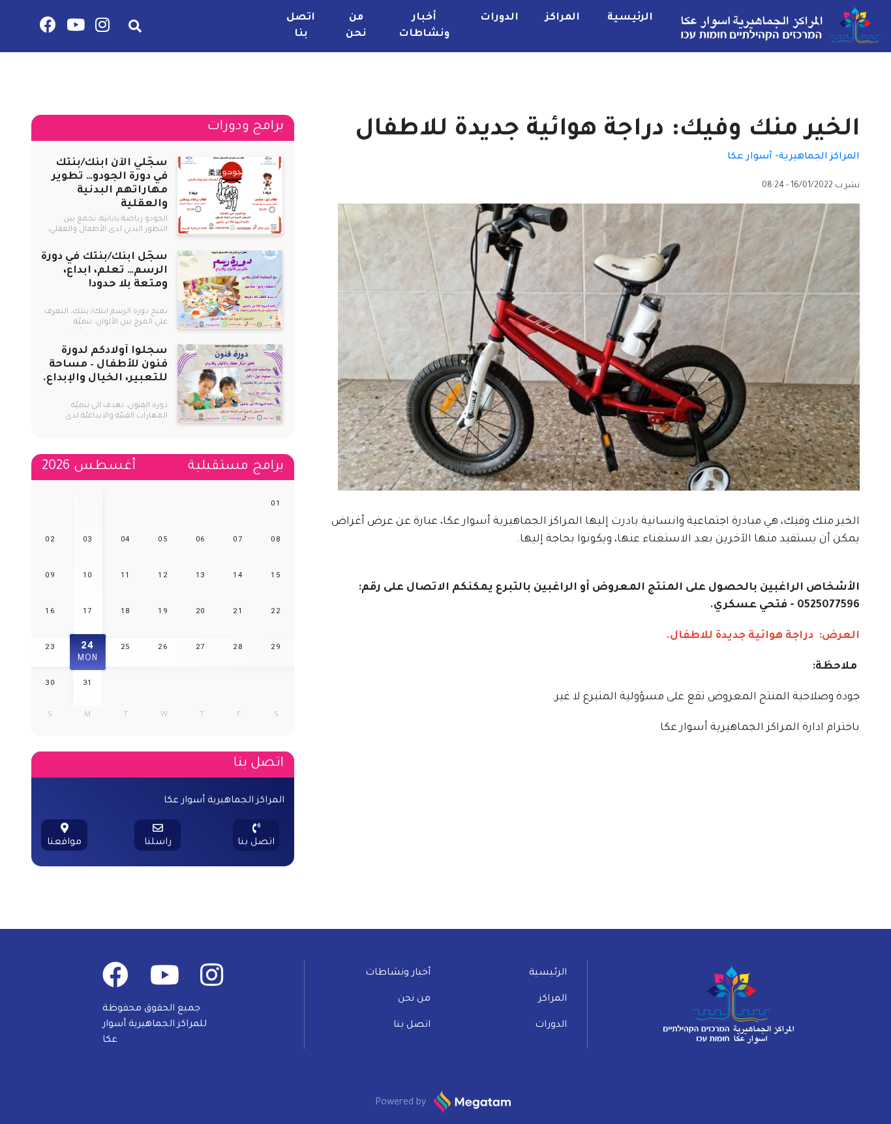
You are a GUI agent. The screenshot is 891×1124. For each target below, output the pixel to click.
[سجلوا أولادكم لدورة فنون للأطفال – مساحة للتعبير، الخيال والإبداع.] (229, 385)
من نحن (356, 26)
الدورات (499, 17)
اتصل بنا (300, 26)
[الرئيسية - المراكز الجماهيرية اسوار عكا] (778, 26)
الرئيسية (630, 17)
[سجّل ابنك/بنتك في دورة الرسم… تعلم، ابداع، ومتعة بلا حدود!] (229, 291)
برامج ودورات (245, 127)
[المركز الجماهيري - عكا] (102, 28)
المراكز (562, 17)
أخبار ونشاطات (424, 26)
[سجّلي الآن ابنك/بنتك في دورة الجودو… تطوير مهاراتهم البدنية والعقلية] (229, 197)
